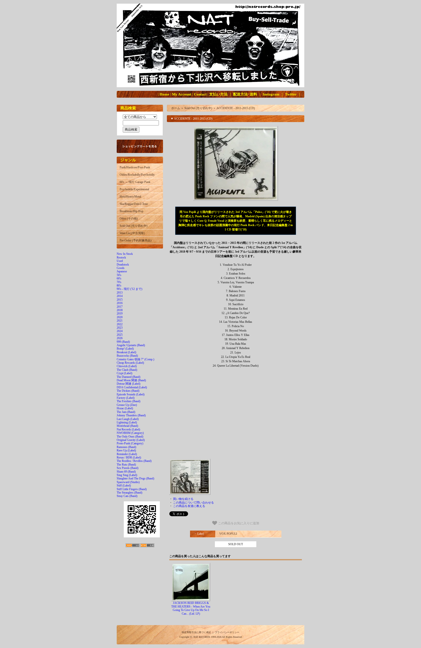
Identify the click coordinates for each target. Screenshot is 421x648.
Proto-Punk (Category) (130, 443)
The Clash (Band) (127, 370)
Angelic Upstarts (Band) (131, 345)
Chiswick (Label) (127, 366)
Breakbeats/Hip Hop (131, 211)
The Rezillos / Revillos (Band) (134, 461)
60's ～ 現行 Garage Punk (135, 182)
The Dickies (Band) (128, 390)
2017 (120, 306)
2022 (120, 324)
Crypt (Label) (124, 373)
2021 (120, 320)
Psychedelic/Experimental (134, 189)
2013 (120, 292)
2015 (120, 299)
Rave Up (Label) (126, 450)
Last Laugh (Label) (128, 419)
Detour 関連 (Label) (128, 383)
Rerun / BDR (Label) (129, 457)
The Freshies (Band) (128, 401)
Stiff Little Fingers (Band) (132, 489)
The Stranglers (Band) (129, 492)
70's (119, 282)
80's (119, 285)
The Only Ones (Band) (130, 436)
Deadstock (123, 264)
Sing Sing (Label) (127, 475)
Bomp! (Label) (125, 348)
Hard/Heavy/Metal (130, 196)
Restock (121, 257)
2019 (120, 313)
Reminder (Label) (127, 454)
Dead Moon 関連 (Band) (131, 380)
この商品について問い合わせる (193, 502)
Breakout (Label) (126, 352)
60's (119, 278)
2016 (120, 303)
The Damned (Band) (128, 377)
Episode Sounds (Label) (130, 394)
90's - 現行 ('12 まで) (129, 289)
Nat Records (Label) (128, 429)
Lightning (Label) (127, 422)
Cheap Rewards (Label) (130, 362)
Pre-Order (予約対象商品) (136, 240)
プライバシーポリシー (227, 632)
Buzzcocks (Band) (127, 355)
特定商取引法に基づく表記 (196, 632)
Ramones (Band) (126, 447)
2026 (120, 338)
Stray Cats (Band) (127, 496)
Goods (120, 268)
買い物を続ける (183, 499)
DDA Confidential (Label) (132, 387)
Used (120, 261)
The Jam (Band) (126, 412)
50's (119, 275)
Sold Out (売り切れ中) (133, 226)
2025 (120, 334)
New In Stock (125, 254)
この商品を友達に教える (189, 506)
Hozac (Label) (125, 408)
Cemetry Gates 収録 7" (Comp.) (135, 359)
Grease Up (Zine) (127, 405)
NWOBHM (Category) (130, 433)
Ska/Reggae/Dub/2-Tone (134, 204)
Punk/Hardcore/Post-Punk (135, 167)
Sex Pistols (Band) (127, 468)
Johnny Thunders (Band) (131, 415)
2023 (120, 327)
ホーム (175, 108)
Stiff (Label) (124, 485)
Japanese (122, 271)
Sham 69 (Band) (126, 471)
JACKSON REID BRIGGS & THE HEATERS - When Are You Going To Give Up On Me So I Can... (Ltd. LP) (190, 608)
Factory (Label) (125, 398)
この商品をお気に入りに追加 (238, 523)
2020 (120, 317)
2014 (120, 296)
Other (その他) (129, 218)
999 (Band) (123, 341)
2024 (120, 331)
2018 (120, 310)
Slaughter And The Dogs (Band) (135, 478)
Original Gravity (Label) (131, 440)
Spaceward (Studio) (128, 482)
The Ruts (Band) (126, 464)
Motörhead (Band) (127, 426)
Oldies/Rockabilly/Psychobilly (137, 174)
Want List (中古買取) (132, 233)
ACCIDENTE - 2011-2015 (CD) (235, 108)
